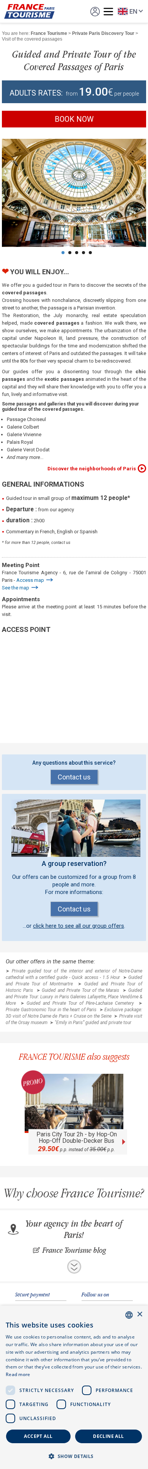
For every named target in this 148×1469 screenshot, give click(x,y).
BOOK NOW (74, 119)
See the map (15, 588)
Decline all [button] (108, 1436)
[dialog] (74, 1387)
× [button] (139, 1314)
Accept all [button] (38, 1436)
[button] (74, 1456)
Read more (18, 1374)
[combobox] (129, 1315)
